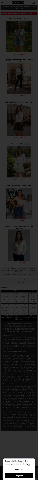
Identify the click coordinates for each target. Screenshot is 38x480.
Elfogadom (19, 476)
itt (29, 465)
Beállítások (19, 469)
